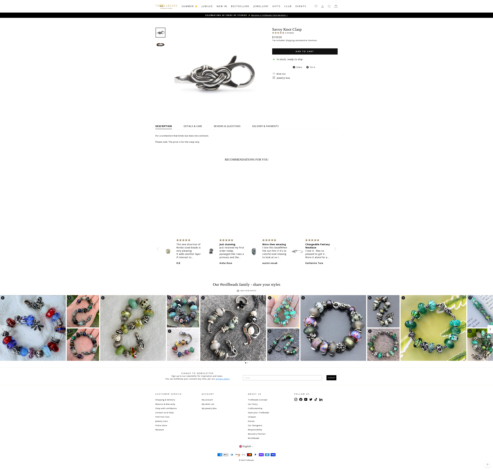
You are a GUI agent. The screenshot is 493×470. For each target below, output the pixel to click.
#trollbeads (253, 438)
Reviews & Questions (227, 126)
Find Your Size (162, 416)
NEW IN (222, 6)
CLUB (288, 6)
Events (301, 6)
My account (207, 399)
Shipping (290, 40)
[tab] (245, 362)
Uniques (252, 416)
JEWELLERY (261, 6)
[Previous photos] (3, 329)
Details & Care (193, 126)
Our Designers (255, 425)
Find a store (161, 425)
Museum (159, 429)
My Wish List (208, 404)
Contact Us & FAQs (164, 412)
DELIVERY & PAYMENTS (265, 126)
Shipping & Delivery (165, 399)
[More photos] (490, 329)
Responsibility (255, 429)
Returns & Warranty (165, 404)
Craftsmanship (255, 408)
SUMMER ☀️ (190, 6)
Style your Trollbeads (258, 412)
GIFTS (276, 6)
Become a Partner (257, 434)
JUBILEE (207, 6)
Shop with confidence (166, 408)
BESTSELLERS (240, 6)
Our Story (253, 404)
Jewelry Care (161, 421)
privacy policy (223, 378)
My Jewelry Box (209, 408)
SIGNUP (331, 377)
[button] (278, 32)
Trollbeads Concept (257, 399)
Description (163, 126)
